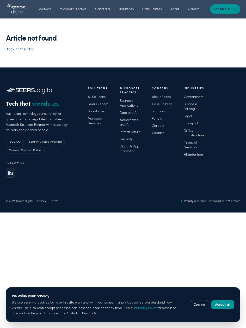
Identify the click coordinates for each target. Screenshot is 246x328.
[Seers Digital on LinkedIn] (10, 173)
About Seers (161, 97)
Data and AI (128, 113)
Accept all (222, 305)
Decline (199, 305)
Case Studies (152, 9)
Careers (193, 9)
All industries (194, 154)
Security (126, 139)
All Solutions (96, 97)
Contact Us (222, 9)
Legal (188, 116)
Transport (191, 123)
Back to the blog (20, 49)
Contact (158, 133)
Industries (126, 9)
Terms (54, 201)
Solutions (44, 9)
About (174, 9)
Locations (159, 111)
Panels (157, 118)
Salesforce (103, 9)
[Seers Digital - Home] (16, 9)
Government (193, 97)
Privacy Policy (146, 308)
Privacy (41, 201)
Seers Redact (98, 104)
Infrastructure (130, 132)
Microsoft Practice (73, 9)
